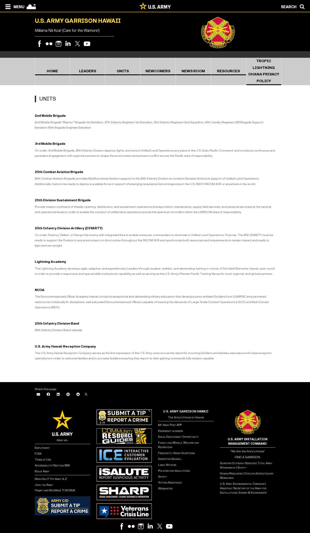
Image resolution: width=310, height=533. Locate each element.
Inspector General (170, 459)
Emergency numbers (170, 431)
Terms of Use (43, 459)
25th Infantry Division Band (57, 323)
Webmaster (165, 488)
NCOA (39, 290)
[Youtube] (87, 43)
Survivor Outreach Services (238, 463)
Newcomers (158, 71)
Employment (42, 448)
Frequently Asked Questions (176, 453)
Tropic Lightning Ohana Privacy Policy (263, 71)
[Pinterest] (68, 394)
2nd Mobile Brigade (50, 116)
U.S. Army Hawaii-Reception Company (65, 346)
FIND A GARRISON (247, 457)
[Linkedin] (68, 43)
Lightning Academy (50, 262)
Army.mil (62, 440)
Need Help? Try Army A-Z (51, 479)
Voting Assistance (170, 482)
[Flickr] (49, 43)
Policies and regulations (174, 471)
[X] (86, 394)
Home (52, 71)
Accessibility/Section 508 (52, 465)
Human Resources (231, 473)
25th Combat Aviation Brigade (59, 172)
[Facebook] (39, 43)
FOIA (38, 453)
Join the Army (44, 485)
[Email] (38, 394)
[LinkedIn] (58, 394)
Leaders (87, 71)
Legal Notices (167, 465)
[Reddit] (78, 394)
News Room (193, 71)
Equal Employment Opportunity (178, 437)
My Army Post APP (170, 425)
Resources (228, 71)
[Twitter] (77, 43)
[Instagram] (58, 43)
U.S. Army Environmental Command (242, 484)
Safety (162, 476)
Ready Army (42, 471)
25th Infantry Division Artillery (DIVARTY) (68, 228)
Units (123, 71)
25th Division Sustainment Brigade (63, 200)
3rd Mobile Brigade (50, 144)
